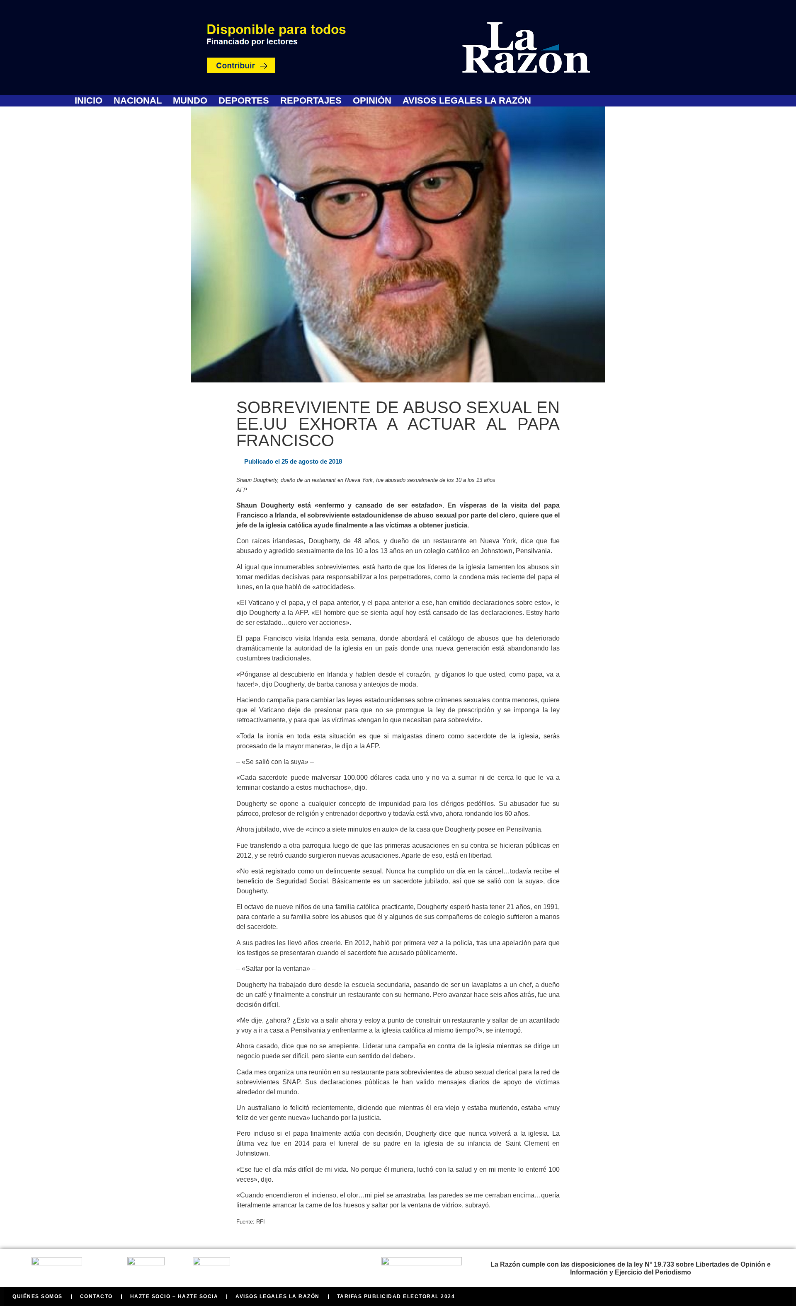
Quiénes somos (37, 1296)
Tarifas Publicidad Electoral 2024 (396, 1296)
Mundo (190, 101)
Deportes (243, 101)
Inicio (88, 101)
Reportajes (311, 101)
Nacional (138, 101)
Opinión (372, 101)
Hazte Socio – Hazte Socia (174, 1296)
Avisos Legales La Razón (467, 101)
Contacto (96, 1296)
